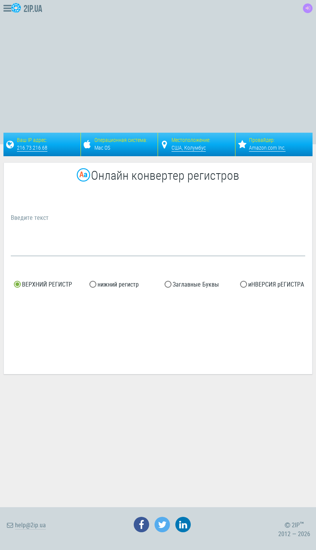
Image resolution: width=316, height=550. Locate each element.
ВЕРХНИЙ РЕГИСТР (46, 284)
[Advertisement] (190, 60)
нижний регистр (117, 284)
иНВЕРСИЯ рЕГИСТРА (275, 284)
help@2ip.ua (30, 525)
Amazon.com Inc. (267, 147)
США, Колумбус (188, 147)
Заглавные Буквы (195, 284)
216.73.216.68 (32, 147)
